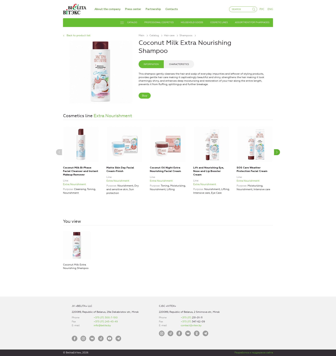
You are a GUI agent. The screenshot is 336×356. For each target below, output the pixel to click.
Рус (262, 9)
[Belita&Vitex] (74, 8)
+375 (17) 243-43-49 (106, 321)
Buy (144, 95)
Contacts (171, 9)
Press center (133, 9)
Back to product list (78, 35)
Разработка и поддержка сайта (253, 352)
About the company (107, 9)
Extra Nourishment (113, 115)
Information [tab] (151, 64)
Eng (270, 9)
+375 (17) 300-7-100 (106, 317)
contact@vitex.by (191, 325)
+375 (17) (186, 317)
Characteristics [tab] (179, 64)
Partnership (153, 9)
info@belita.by (102, 325)
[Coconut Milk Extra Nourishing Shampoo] (100, 71)
